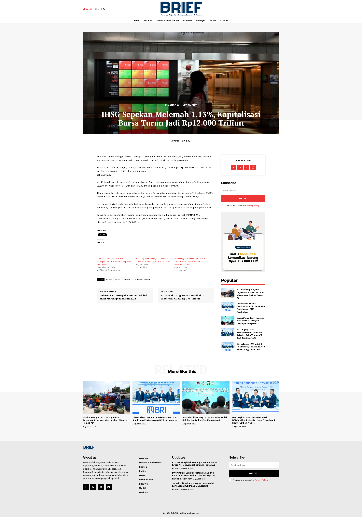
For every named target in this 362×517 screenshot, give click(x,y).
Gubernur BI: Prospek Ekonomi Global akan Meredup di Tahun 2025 (123, 297)
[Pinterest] (246, 167)
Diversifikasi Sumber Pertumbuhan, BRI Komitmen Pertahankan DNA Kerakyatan (251, 307)
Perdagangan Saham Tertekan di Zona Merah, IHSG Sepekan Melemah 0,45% (189, 262)
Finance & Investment (181, 105)
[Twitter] (240, 167)
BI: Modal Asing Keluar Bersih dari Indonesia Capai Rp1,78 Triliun (182, 297)
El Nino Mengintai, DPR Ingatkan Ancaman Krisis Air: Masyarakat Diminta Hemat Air (251, 293)
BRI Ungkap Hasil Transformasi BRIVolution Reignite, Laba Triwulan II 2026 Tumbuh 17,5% (249, 333)
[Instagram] (93, 487)
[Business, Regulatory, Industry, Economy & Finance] (105, 448)
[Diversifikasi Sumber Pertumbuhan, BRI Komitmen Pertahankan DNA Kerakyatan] (227, 306)
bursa (109, 279)
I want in (241, 199)
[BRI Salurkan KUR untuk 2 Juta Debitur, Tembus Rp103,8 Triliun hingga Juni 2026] (227, 346)
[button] (101, 9)
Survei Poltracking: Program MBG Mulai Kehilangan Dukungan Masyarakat (250, 320)
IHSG (117, 279)
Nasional (176, 468)
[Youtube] (109, 487)
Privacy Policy (253, 206)
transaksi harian (141, 279)
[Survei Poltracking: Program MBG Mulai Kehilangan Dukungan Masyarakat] (227, 320)
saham (127, 279)
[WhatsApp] (253, 167)
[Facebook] (233, 167)
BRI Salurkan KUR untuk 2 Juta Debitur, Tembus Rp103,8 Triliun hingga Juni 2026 (251, 346)
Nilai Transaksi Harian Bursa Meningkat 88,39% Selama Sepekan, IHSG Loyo (114, 262)
